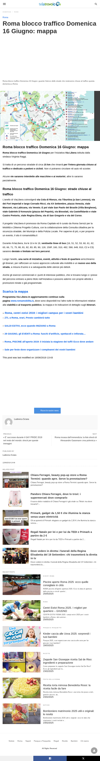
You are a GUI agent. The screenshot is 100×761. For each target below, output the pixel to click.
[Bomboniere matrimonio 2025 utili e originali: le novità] (21, 713)
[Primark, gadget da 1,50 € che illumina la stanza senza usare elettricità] (16, 518)
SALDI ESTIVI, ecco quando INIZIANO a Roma (30, 326)
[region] (50, 57)
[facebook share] (50, 758)
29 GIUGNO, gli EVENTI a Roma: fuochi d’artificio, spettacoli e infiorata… (45, 333)
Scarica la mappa (15, 291)
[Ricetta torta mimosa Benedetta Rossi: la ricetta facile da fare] (21, 688)
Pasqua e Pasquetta (52, 627)
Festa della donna (51, 679)
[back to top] (94, 750)
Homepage (7, 12)
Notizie (46, 705)
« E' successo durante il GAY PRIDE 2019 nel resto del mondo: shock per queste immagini (22, 440)
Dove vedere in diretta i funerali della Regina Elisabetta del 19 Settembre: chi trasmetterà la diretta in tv (64, 555)
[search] (95, 3)
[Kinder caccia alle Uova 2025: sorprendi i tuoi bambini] (21, 636)
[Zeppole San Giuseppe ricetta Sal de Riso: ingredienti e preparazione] (21, 662)
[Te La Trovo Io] (50, 4)
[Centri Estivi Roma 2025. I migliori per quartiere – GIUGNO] (21, 610)
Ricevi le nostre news (49, 410)
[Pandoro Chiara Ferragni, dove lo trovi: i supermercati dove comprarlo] (16, 499)
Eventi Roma (48, 576)
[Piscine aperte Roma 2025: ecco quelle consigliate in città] (21, 584)
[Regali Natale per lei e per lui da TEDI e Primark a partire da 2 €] (16, 537)
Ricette (46, 653)
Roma (16, 12)
